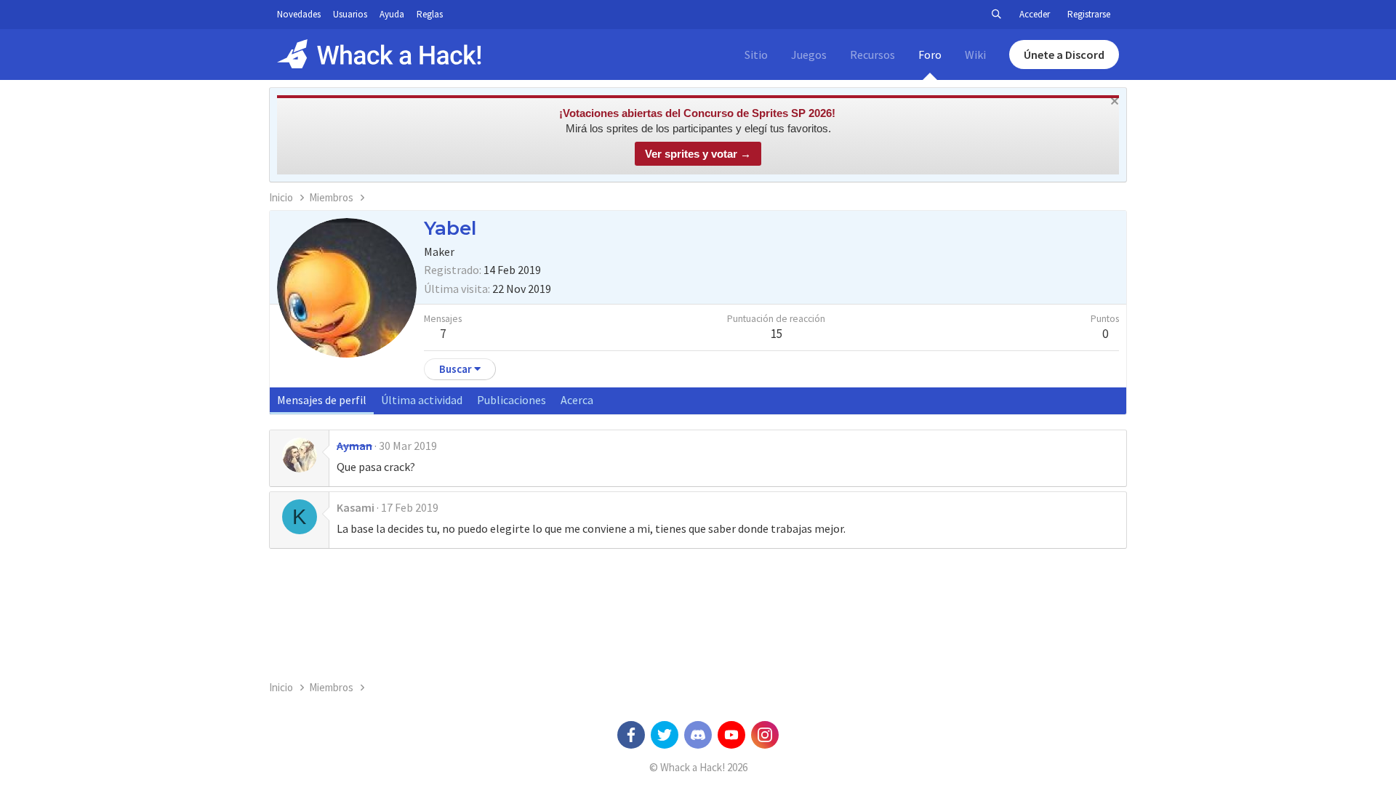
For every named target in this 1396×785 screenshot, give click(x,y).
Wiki (975, 54)
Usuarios (350, 14)
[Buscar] (996, 14)
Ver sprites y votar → (698, 154)
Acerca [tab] (577, 399)
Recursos (872, 54)
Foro (930, 54)
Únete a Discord (1064, 54)
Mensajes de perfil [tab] (321, 399)
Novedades (299, 14)
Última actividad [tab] (421, 399)
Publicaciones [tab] (511, 399)
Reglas (430, 14)
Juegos (809, 54)
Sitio (756, 54)
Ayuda (392, 14)
